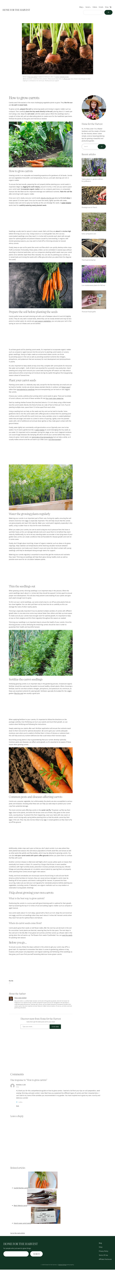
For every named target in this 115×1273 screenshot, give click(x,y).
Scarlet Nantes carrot (21, 1188)
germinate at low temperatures (42, 437)
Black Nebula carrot (20, 1205)
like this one (18, 693)
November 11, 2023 (21, 1084)
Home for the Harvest (16, 10)
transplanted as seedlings (26, 389)
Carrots (57, 77)
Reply (17, 1106)
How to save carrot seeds (22, 1223)
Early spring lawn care (89, 234)
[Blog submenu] (83, 7)
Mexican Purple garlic (89, 312)
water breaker (40, 430)
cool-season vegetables (43, 321)
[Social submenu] (90, 7)
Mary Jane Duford (32, 77)
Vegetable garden (64, 77)
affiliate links (66, 79)
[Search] (108, 12)
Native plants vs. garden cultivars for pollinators (92, 180)
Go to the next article (17, 1233)
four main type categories (54, 398)
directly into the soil (47, 198)
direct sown (66, 387)
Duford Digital (62, 1264)
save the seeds (67, 935)
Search (36, 1254)
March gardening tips (89, 260)
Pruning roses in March (89, 207)
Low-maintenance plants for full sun (93, 285)
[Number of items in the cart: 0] (110, 7)
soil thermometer (55, 439)
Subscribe (55, 1027)
